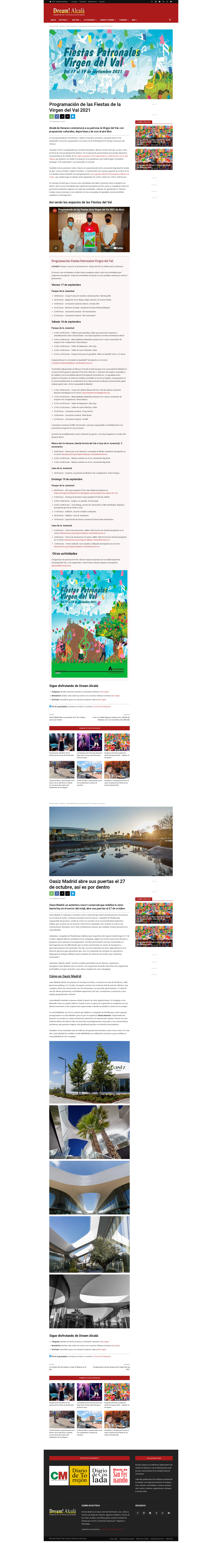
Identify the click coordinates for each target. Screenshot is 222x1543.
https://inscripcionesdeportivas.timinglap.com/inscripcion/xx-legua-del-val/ (86, 493)
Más (134, 20)
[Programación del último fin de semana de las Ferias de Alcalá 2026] (62, 742)
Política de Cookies (142, 1539)
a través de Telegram (102, 707)
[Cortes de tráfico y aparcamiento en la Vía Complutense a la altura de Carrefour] (89, 770)
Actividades (89, 20)
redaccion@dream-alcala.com (111, 1529)
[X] (163, 1)
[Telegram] (159, 1)
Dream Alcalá (53, 26)
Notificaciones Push (157, 1539)
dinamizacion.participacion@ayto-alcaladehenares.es (84, 454)
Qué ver (75, 20)
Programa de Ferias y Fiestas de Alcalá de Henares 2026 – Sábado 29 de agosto (116, 755)
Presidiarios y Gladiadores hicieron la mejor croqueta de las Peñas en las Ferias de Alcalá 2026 (116, 783)
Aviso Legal (113, 1539)
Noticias (63, 20)
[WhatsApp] (167, 1)
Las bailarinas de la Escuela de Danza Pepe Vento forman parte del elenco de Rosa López (89, 755)
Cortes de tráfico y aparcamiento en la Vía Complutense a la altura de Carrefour (89, 783)
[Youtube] (171, 1)
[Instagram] (155, 1)
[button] (170, 20)
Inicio (53, 20)
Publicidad (83, 1)
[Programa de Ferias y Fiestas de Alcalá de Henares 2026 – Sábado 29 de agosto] (117, 742)
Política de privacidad (127, 1539)
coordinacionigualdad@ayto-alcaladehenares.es (72, 363)
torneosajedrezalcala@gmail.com (96, 393)
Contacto (102, 1)
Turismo (123, 20)
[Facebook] (152, 1)
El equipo (74, 1)
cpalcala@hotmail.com (61, 566)
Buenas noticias (71, 26)
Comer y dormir (107, 20)
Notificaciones (92, 1)
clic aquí (104, 692)
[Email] (67, 116)
